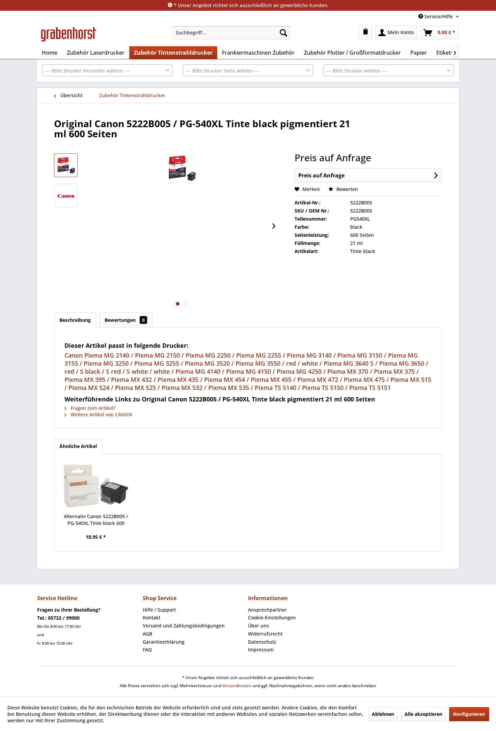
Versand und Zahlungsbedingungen (184, 625)
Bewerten (346, 189)
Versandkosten (236, 685)
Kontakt (151, 617)
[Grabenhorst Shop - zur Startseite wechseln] (68, 34)
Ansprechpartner (267, 610)
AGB (147, 633)
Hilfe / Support (159, 610)
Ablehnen (383, 714)
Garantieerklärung (164, 642)
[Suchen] (283, 32)
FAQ (147, 649)
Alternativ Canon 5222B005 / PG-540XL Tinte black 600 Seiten (96, 520)
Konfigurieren (469, 714)
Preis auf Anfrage (321, 175)
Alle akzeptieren (423, 714)
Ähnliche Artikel (78, 446)
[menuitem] (231, 32)
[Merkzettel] (365, 32)
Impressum (261, 649)
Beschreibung (75, 320)
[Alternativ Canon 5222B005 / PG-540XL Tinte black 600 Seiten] (96, 486)
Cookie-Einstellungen (272, 617)
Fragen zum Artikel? (92, 408)
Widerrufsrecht (265, 633)
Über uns (258, 625)
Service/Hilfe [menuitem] (438, 16)
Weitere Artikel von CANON (100, 414)
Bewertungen (125, 320)
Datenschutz (262, 642)
